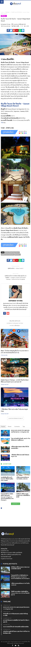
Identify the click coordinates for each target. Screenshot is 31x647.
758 (2, 122)
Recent (9, 426)
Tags (24, 426)
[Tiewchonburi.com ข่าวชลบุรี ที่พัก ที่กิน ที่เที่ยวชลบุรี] (15, 2)
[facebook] (8, 30)
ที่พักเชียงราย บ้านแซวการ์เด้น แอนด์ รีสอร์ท (11, 552)
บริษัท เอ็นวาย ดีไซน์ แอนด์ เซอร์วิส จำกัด (11, 554)
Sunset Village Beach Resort (12, 252)
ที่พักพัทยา (8, 12)
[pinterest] (17, 30)
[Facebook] (12, 645)
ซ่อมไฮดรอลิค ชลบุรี (6, 556)
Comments (17, 426)
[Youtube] (15, 645)
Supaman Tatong (6, 24)
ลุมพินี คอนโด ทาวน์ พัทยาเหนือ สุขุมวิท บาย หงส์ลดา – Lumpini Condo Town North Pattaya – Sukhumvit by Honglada (15, 276)
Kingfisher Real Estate (6, 558)
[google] (14, 30)
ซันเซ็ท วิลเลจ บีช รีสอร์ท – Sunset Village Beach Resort (15, 105)
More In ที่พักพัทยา (15, 325)
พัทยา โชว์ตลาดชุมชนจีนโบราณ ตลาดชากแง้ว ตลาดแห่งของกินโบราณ (15, 351)
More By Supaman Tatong (15, 323)
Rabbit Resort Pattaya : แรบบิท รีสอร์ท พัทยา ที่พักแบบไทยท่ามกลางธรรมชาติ (15, 381)
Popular (3, 426)
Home (2, 12)
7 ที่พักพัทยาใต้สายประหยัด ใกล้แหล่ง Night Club (14, 410)
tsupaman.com (5, 550)
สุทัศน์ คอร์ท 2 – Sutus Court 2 (15, 267)
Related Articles (15, 321)
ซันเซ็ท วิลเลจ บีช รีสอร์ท (7, 254)
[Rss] (18, 645)
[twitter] (11, 30)
